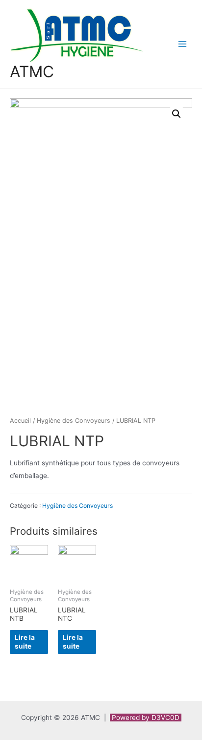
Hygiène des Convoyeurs (73, 420)
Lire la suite (25, 641)
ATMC (32, 71)
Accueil (20, 420)
